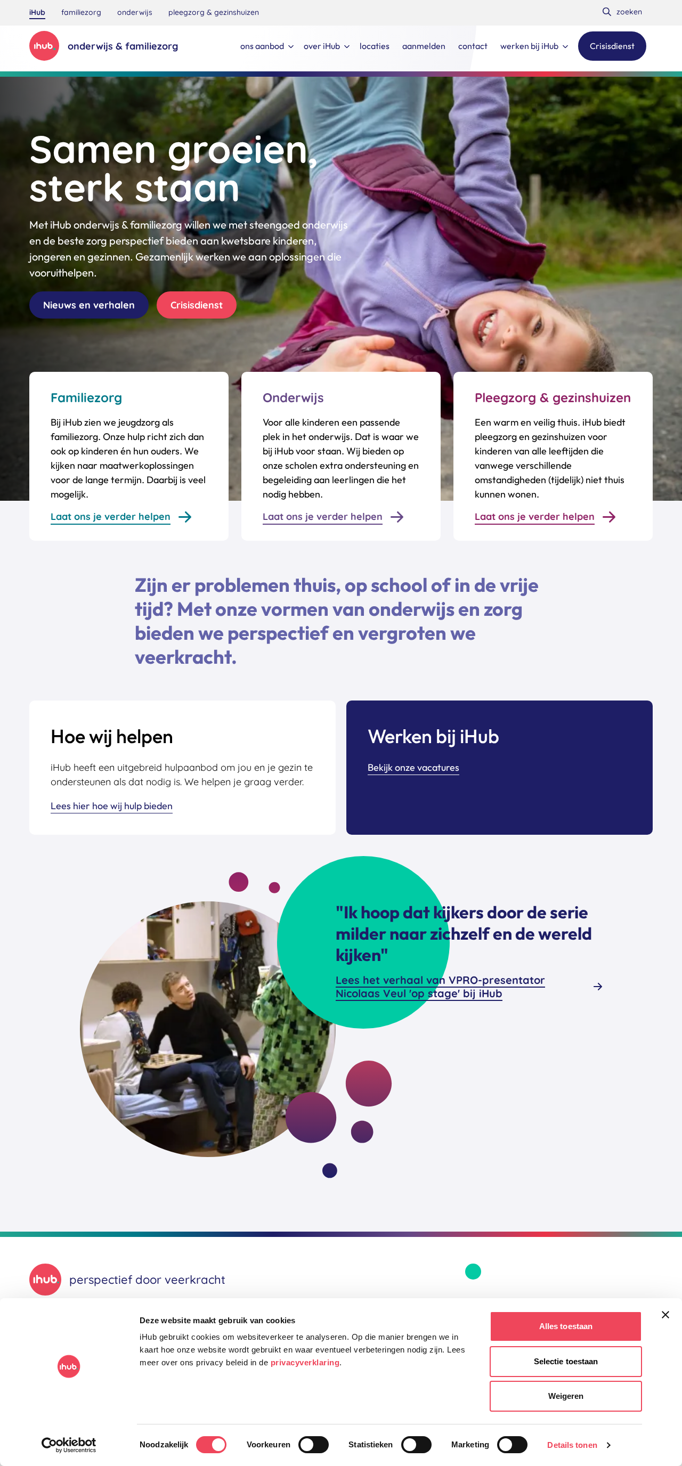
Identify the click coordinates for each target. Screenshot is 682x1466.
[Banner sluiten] (665, 1314)
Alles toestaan (565, 1326)
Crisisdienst (196, 305)
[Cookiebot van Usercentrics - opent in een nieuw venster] (69, 1445)
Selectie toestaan (566, 1361)
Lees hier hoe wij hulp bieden (112, 806)
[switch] (313, 1444)
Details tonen (572, 1444)
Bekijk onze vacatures (413, 767)
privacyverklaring (305, 1362)
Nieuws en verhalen (89, 305)
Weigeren (566, 1395)
